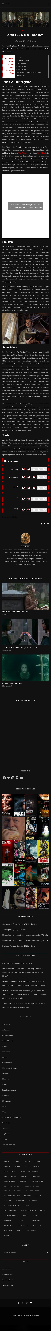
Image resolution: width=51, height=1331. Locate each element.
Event (4, 1046)
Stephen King (35, 1220)
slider (36, 1215)
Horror (18, 1191)
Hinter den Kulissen (9, 1068)
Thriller (36, 1225)
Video (4, 1139)
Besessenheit (10, 1171)
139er (6, 1161)
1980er (27, 1161)
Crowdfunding (7, 1035)
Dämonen (36, 1176)
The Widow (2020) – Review (21, 963)
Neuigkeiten (6, 1101)
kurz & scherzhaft (9, 1090)
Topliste (8, 1230)
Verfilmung (30, 1230)
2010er (17, 1166)
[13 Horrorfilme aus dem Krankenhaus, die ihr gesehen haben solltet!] (37, 805)
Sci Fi (43, 1210)
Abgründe (6, 1024)
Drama (24, 1176)
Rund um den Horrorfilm (11, 1117)
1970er (17, 1161)
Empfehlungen (7, 1041)
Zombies (8, 1235)
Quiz (4, 1112)
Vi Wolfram (35, 1315)
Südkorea (23, 1225)
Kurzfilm (20, 1201)
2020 (27, 1166)
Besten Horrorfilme (31, 1171)
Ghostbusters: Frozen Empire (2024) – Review (19, 924)
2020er (36, 1166)
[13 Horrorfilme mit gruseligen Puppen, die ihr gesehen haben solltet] (13, 805)
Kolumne (5, 1079)
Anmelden (6, 1269)
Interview (5, 1074)
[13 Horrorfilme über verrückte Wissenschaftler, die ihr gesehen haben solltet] (37, 828)
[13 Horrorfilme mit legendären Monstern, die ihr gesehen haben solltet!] (37, 874)
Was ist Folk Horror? (38, 985)
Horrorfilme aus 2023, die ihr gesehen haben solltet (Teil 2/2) (25, 935)
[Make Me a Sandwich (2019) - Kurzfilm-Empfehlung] (13, 828)
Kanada (7, 1201)
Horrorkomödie (12, 1196)
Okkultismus (10, 1210)
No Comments (32, 41)
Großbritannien (12, 1186)
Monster (33, 1201)
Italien (27, 1196)
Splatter (20, 1220)
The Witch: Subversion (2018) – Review (19, 647)
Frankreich (9, 1181)
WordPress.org (7, 1285)
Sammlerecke (7, 1123)
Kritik (25, 30)
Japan (38, 1196)
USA (18, 1230)
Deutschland (10, 1176)
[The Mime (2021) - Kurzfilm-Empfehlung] (13, 898)
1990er (37, 1161)
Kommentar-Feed (8, 1280)
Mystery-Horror (12, 1206)
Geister (23, 1181)
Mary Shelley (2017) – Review (15, 612)
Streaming (9, 1225)
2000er (7, 1166)
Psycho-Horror (28, 1210)
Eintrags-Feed (7, 1274)
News (4, 1106)
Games (4, 1057)
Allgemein (6, 1030)
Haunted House (32, 1186)
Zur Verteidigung (8, 1145)
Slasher (25, 1215)
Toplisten (5, 1134)
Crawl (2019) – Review (12, 683)
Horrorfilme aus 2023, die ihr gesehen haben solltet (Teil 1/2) (25, 941)
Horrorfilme (32, 1191)
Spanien (7, 1220)
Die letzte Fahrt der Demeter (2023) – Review (19, 946)
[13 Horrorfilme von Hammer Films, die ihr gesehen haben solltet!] (13, 874)
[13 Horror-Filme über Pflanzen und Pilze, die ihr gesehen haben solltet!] (37, 851)
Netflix (28, 1206)
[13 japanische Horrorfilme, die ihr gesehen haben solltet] (37, 898)
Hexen (7, 1191)
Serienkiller (10, 1215)
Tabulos (5, 1128)
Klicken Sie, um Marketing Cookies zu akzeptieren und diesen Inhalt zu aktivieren (25, 206)
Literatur (5, 1095)
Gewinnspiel (7, 1063)
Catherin (25, 546)
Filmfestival (6, 1052)
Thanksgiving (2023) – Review (14, 930)
